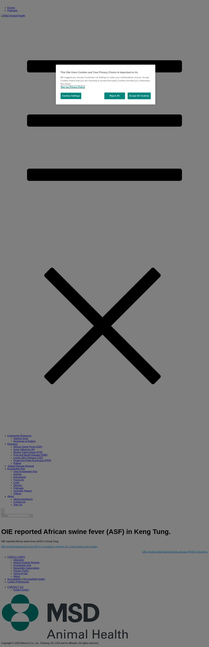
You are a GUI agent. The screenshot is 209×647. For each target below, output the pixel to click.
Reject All (115, 96)
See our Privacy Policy (72, 87)
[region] (105, 84)
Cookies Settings (71, 96)
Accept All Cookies (139, 96)
